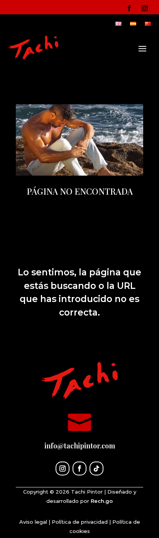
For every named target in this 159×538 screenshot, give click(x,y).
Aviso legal (33, 522)
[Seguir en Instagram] (145, 8)
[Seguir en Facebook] (129, 8)
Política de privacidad (80, 522)
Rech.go (102, 501)
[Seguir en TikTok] (96, 468)
